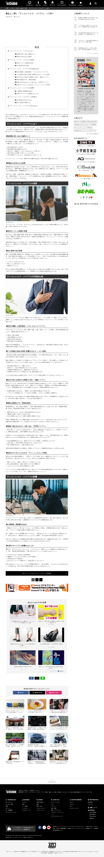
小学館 (57, 828)
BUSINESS (26, 799)
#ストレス (92, 130)
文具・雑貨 (53, 808)
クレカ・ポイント (41, 808)
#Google (77, 124)
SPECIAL (92, 810)
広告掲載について (89, 828)
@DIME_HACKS (38, 692)
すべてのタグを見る (92, 133)
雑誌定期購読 (63, 828)
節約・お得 (39, 806)
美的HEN (92, 818)
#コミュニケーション (80, 127)
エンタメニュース (74, 808)
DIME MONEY (40, 802)
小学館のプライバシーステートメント (75, 828)
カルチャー (72, 804)
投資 (38, 804)
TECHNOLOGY (11, 799)
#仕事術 (94, 124)
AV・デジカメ (9, 802)
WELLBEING (93, 814)
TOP (7, 8)
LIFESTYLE (56, 799)
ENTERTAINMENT (77, 799)
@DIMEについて (56, 826)
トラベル (53, 806)
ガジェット (8, 808)
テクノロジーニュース (11, 812)
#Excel (76, 121)
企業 (17, 8)
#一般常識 (82, 121)
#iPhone (90, 127)
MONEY (40, 799)
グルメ (52, 804)
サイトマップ (64, 826)
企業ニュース (93, 807)
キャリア (24, 802)
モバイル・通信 (9, 804)
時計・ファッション (56, 810)
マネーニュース (40, 810)
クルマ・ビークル (55, 802)
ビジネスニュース (26, 810)
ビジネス (12, 8)
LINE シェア (42, 678)
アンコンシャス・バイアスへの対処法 (37, 573)
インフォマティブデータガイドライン (76, 826)
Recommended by (54, 671)
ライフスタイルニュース (57, 816)
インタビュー (25, 808)
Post (37, 678)
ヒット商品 (25, 806)
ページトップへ (52, 782)
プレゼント (90, 804)
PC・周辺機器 (9, 810)
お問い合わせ (89, 826)
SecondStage (93, 812)
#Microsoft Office (92, 121)
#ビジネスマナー (85, 124)
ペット (52, 814)
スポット (72, 802)
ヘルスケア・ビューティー (57, 812)
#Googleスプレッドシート (81, 130)
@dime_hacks (55, 692)
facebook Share (31, 678)
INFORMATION (94, 799)
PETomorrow (93, 816)
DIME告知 (90, 802)
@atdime (21, 692)
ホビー (71, 806)
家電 (7, 806)
